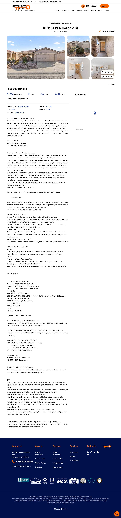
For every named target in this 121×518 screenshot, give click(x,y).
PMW (90, 497)
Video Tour (109, 72)
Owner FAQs (40, 459)
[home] (24, 8)
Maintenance (58, 467)
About (100, 10)
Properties (72, 10)
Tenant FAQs (57, 459)
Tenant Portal (58, 463)
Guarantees (74, 460)
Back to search (108, 31)
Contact (106, 10)
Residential (74, 452)
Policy (64, 509)
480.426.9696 (91, 6)
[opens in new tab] (23, 481)
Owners (79, 10)
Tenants (86, 10)
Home (57, 10)
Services (64, 10)
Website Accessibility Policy (65, 502)
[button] (88, 452)
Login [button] (103, 6)
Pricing (72, 456)
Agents (93, 10)
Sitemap (57, 509)
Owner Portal (40, 463)
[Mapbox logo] (79, 129)
